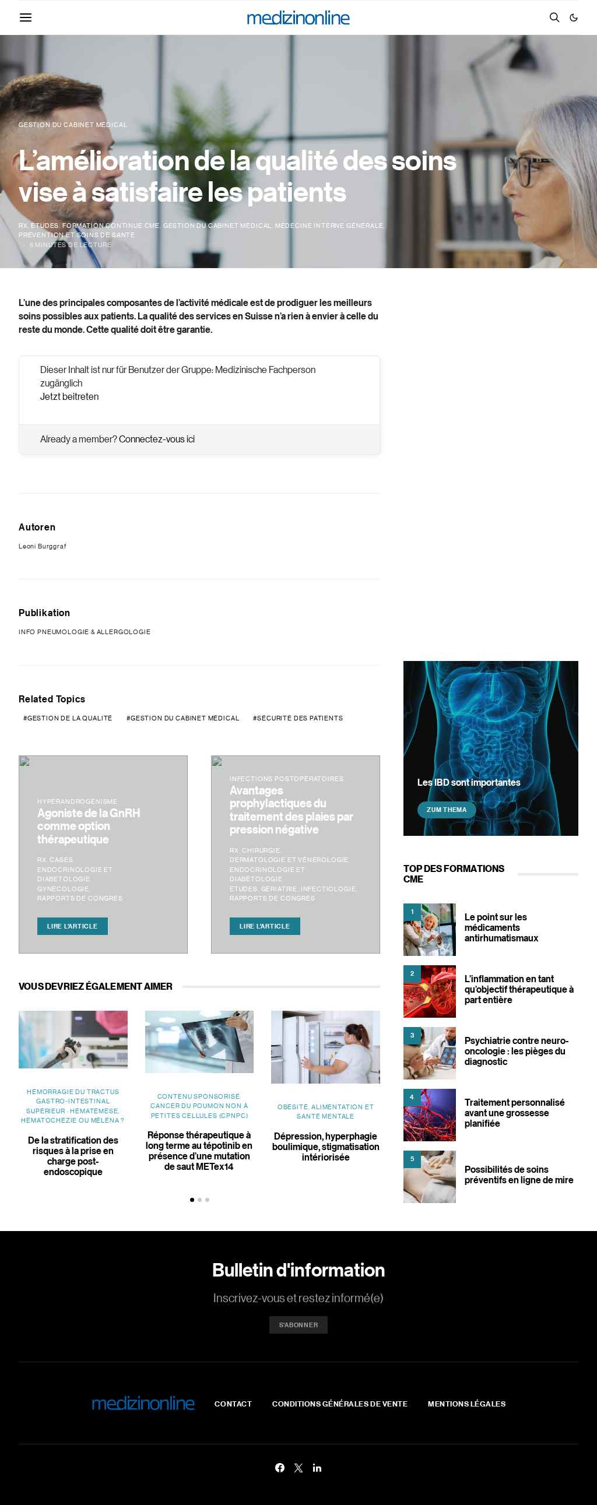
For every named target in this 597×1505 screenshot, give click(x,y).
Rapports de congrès (80, 898)
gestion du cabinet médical (185, 718)
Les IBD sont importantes (469, 782)
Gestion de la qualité (70, 718)
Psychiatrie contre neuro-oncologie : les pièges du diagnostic (516, 1051)
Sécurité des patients (300, 718)
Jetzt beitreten (69, 396)
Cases (61, 859)
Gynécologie (63, 888)
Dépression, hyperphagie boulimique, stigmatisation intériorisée (326, 1146)
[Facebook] (280, 1467)
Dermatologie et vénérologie (289, 859)
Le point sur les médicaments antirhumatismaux (502, 927)
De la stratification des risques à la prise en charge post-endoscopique (73, 1156)
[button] (573, 17)
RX (23, 225)
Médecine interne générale (329, 225)
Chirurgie (261, 850)
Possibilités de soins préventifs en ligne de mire (519, 1174)
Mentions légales (466, 1403)
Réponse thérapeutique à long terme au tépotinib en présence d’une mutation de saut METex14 (199, 1151)
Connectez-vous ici (157, 439)
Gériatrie (279, 888)
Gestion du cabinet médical (217, 225)
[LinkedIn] (317, 1467)
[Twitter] (298, 1467)
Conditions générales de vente (340, 1403)
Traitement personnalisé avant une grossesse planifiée (515, 1112)
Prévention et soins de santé (77, 234)
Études (45, 225)
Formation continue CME (111, 225)
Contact (233, 1403)
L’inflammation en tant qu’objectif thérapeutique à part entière (519, 989)
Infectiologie (328, 888)
